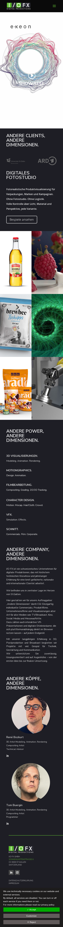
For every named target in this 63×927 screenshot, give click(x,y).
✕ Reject (31, 922)
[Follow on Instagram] (17, 872)
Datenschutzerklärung (21, 880)
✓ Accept (31, 909)
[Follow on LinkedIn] (11, 872)
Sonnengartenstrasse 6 (21, 859)
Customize (31, 916)
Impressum (14, 883)
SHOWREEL (31, 83)
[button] (15, 262)
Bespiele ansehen (22, 219)
